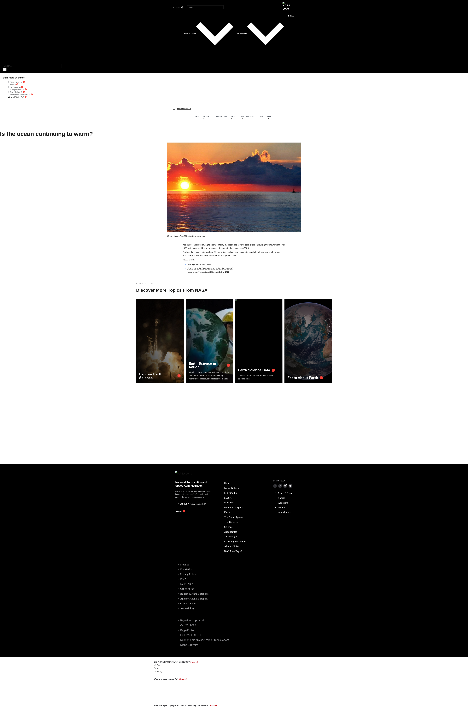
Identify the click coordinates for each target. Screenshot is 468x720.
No (158, 668)
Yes (158, 665)
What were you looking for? (170, 679)
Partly (159, 671)
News (261, 116)
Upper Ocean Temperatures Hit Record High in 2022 (208, 272)
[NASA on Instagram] (280, 486)
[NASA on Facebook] (275, 486)
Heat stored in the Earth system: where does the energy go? (210, 268)
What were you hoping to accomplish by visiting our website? (185, 705)
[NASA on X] (285, 486)
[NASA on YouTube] (290, 486)
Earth (197, 116)
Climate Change (221, 116)
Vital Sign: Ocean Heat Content (200, 264)
